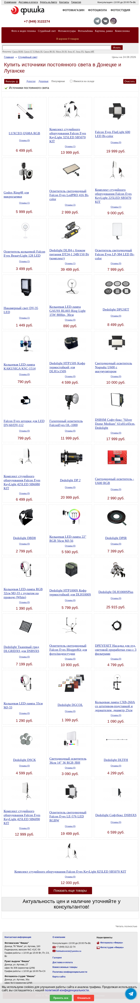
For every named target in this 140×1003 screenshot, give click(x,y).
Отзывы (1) (70, 146)
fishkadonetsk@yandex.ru (68, 951)
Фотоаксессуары (67, 31)
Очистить (130, 81)
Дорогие (31, 81)
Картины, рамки (104, 31)
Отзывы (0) (24, 140)
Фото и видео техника (23, 31)
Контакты (64, 2)
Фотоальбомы (85, 31)
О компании (10, 2)
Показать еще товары (70, 890)
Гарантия (76, 2)
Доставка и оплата (28, 2)
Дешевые (43, 81)
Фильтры (10, 81)
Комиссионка (122, 31)
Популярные (58, 81)
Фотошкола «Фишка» (111, 942)
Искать (117, 47)
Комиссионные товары (64, 967)
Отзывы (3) (70, 205)
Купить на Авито (48, 2)
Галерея (57, 957)
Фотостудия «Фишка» (112, 947)
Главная (9, 57)
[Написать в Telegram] (130, 993)
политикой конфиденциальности (67, 990)
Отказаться (83, 998)
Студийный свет (47, 31)
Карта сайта (58, 976)
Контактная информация (18, 937)
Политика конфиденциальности (69, 972)
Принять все (60, 998)
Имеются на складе (83, 81)
